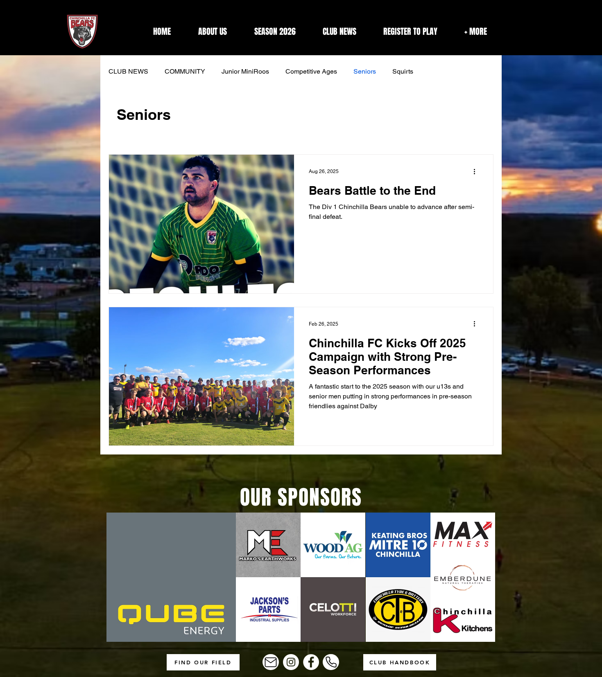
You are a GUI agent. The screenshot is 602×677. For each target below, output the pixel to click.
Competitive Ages (311, 71)
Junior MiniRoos (245, 71)
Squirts (402, 71)
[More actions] (477, 171)
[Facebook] (311, 662)
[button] (475, 31)
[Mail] (271, 662)
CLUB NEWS (128, 71)
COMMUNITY (185, 71)
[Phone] (331, 662)
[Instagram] (291, 662)
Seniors (364, 71)
